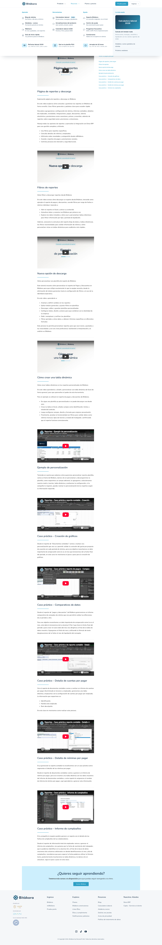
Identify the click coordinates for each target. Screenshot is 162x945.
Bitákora (50, 902)
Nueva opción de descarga (106, 67)
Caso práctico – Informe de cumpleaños (110, 88)
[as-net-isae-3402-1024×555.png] (16, 920)
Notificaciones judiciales (80, 916)
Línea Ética (76, 909)
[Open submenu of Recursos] (79, 4)
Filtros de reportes (104, 64)
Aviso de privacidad (105, 916)
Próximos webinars (121, 50)
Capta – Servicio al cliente (133, 906)
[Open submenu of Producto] (65, 4)
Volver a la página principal (106, 56)
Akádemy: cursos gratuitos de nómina (125, 45)
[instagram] (76, 931)
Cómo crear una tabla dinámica (107, 70)
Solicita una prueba (105, 913)
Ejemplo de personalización (106, 73)
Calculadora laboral (105, 906)
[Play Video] (65, 70)
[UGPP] (17, 905)
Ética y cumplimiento (79, 913)
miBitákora (51, 906)
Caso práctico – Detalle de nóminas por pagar (111, 85)
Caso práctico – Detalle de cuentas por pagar (111, 82)
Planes (74, 902)
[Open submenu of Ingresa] (138, 4)
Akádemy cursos (104, 909)
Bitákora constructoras (80, 906)
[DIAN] (17, 913)
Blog (99, 902)
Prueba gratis (52, 909)
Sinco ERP (127, 902)
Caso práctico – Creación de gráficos (109, 76)
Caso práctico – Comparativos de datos (109, 79)
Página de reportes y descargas (107, 61)
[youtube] (86, 931)
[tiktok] (81, 931)
